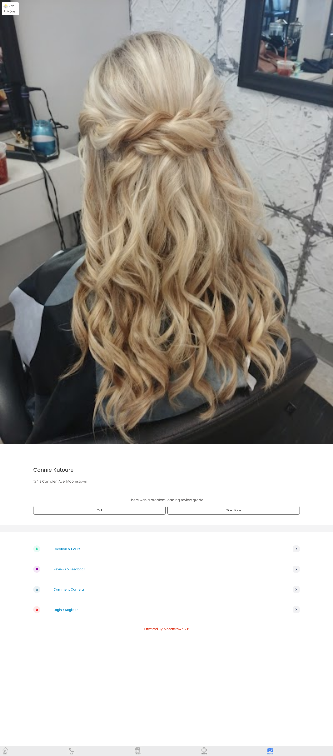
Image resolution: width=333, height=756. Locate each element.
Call (100, 510)
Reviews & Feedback (69, 569)
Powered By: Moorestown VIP (166, 629)
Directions (233, 510)
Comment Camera (69, 589)
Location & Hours (67, 549)
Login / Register (66, 610)
